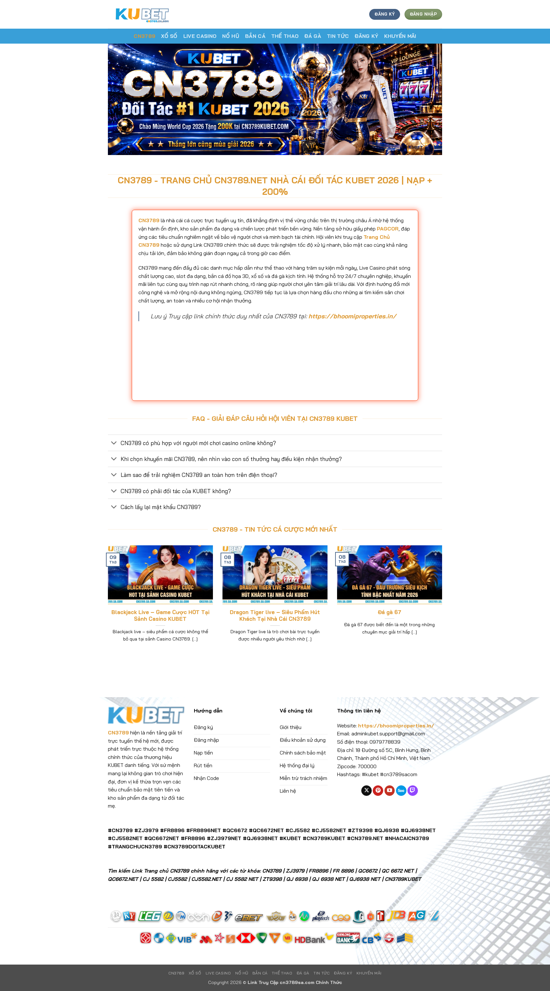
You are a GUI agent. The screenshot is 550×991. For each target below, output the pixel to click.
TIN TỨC (338, 36)
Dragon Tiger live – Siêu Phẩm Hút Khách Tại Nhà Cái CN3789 (275, 615)
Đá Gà (312, 36)
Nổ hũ (230, 36)
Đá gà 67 (389, 612)
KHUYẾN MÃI (400, 36)
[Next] (443, 602)
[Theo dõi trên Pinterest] (378, 790)
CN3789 (144, 36)
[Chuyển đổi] (114, 443)
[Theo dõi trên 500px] (401, 790)
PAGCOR (387, 228)
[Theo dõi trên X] (366, 790)
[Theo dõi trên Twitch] (412, 790)
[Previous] (106, 602)
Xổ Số (169, 36)
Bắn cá (255, 36)
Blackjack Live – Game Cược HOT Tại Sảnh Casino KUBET (160, 615)
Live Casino (200, 36)
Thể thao (285, 36)
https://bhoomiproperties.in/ (352, 316)
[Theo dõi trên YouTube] (389, 790)
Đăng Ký (366, 36)
